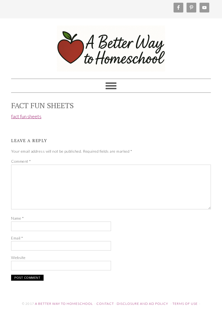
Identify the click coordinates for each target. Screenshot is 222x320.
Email (17, 238)
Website (18, 257)
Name (17, 218)
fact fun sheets (26, 116)
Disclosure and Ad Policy (142, 304)
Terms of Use (185, 304)
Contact (105, 304)
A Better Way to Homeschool (111, 46)
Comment (21, 161)
